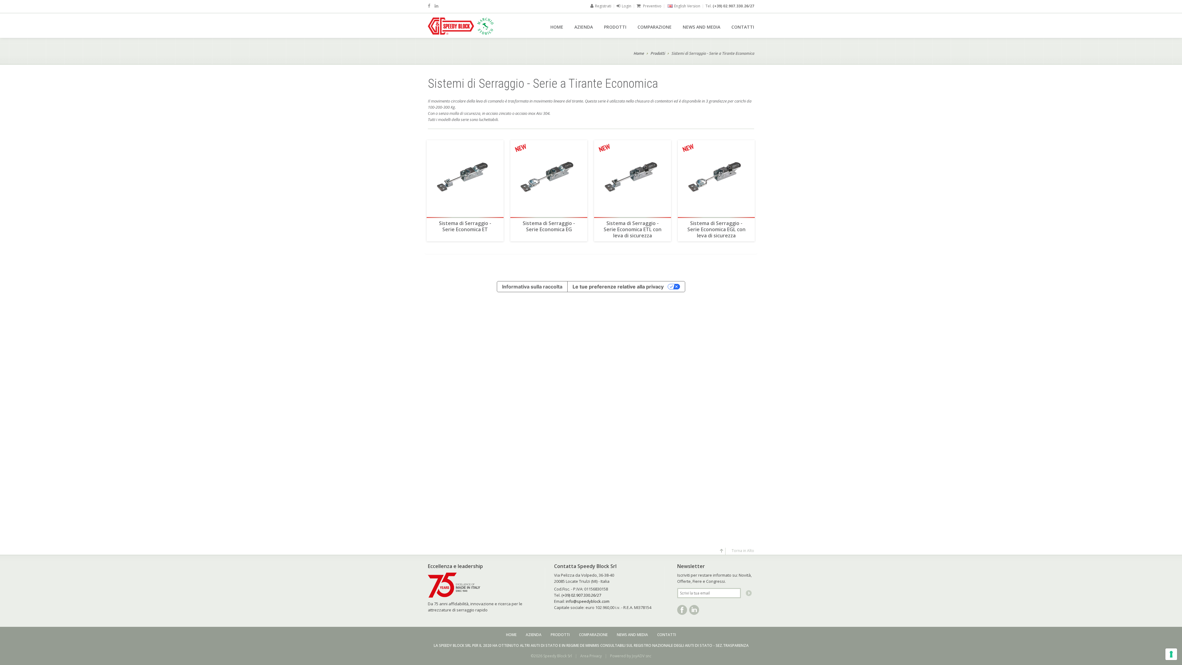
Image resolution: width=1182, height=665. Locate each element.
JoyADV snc (641, 656)
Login (626, 6)
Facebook (682, 610)
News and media (701, 27)
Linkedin (694, 610)
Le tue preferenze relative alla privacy (618, 287)
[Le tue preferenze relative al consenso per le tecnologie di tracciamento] (1171, 654)
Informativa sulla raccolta (532, 287)
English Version (687, 6)
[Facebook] (429, 6)
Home (556, 27)
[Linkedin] (436, 6)
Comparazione (654, 27)
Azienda (583, 27)
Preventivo (651, 6)
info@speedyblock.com (587, 601)
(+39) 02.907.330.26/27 (733, 6)
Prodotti (615, 27)
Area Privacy (591, 656)
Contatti (742, 27)
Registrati (603, 6)
